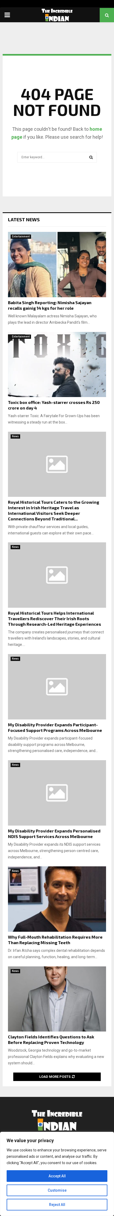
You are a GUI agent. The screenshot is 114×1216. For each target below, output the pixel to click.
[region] (57, 1174)
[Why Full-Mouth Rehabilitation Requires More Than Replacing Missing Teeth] (57, 899)
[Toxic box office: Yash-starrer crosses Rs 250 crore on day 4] (57, 364)
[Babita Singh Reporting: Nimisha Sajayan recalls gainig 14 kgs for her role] (57, 264)
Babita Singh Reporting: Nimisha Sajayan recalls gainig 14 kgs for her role (49, 305)
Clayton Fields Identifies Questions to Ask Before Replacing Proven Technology (51, 1039)
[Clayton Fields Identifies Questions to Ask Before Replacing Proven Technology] (57, 999)
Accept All (57, 1176)
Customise (57, 1190)
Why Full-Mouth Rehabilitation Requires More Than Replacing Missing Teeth (55, 939)
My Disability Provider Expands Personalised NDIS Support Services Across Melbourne (54, 833)
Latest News (24, 219)
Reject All (57, 1205)
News (15, 436)
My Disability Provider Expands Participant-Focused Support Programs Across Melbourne (55, 727)
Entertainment (21, 236)
